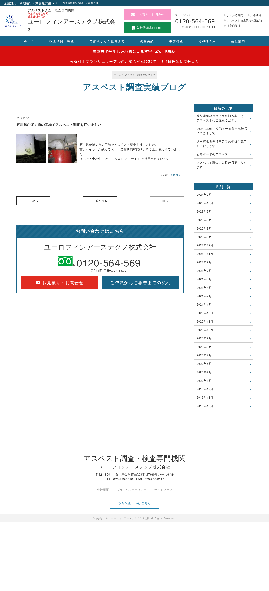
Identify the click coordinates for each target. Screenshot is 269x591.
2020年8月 (204, 347)
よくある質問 (235, 15)
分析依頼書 (149, 27)
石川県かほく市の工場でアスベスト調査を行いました (58, 124)
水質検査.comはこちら (134, 503)
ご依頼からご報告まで (107, 41)
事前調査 (176, 41)
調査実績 (147, 41)
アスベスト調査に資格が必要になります (222, 164)
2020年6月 (204, 363)
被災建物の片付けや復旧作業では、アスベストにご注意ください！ (222, 118)
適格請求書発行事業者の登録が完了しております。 (222, 143)
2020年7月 (204, 355)
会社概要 (103, 489)
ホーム (29, 41)
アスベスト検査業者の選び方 (245, 20)
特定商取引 (233, 25)
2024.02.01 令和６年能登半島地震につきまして (222, 130)
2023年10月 (205, 203)
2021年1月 (204, 304)
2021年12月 (205, 245)
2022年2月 (204, 237)
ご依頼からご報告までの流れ (140, 282)
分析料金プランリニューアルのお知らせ (134, 61)
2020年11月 (205, 321)
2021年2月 (204, 296)
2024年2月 (204, 194)
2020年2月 (204, 372)
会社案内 (238, 41)
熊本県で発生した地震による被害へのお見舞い (134, 51)
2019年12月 (205, 389)
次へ (35, 201)
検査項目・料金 (61, 41)
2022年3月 (204, 228)
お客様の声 (207, 41)
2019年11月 (205, 397)
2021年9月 (204, 262)
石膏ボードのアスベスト (214, 154)
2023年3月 (204, 220)
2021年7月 (204, 270)
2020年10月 (205, 330)
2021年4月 (204, 287)
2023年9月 (204, 211)
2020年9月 (204, 338)
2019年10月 (205, 406)
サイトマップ (163, 489)
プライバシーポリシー (131, 489)
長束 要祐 (175, 175)
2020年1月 (204, 380)
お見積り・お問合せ (150, 14)
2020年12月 (205, 313)
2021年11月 (205, 254)
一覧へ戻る (100, 201)
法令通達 (256, 15)
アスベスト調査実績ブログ (140, 74)
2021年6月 (204, 279)
